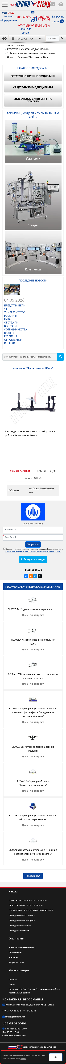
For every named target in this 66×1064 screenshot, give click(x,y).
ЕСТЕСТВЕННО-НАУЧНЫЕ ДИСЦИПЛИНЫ (28, 900)
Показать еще (33, 876)
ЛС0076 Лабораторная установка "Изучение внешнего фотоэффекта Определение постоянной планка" (33, 712)
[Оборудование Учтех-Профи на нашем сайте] (33, 511)
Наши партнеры (19, 970)
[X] (40, 576)
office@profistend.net (32, 25)
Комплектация (46, 471)
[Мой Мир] (35, 576)
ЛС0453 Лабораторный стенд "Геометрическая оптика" (33, 783)
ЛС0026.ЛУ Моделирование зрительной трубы (33, 642)
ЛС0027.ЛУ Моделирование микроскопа (30, 609)
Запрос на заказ (16, 962)
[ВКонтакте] (26, 576)
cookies (23, 1059)
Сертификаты (15, 952)
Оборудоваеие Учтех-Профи (22, 920)
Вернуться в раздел (34, 559)
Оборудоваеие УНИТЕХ (19, 930)
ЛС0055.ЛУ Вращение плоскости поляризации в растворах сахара (33, 676)
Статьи (12, 984)
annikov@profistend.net (32, 16)
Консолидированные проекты (23, 947)
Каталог (22, 39)
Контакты (13, 957)
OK (55, 1057)
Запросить (33, 544)
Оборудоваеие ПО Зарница (22, 915)
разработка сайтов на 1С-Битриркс (39, 1047)
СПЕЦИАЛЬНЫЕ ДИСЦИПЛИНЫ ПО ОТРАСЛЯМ (31, 910)
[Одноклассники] (31, 576)
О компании (16, 938)
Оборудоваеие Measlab (20, 925)
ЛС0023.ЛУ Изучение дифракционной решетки (33, 749)
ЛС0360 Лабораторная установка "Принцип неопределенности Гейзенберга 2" (33, 852)
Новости (13, 979)
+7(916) (6, 1011)
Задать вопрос (33, 478)
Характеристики (20, 471)
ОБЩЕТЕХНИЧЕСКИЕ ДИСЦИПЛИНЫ (26, 905)
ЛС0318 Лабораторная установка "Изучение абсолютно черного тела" (33, 817)
